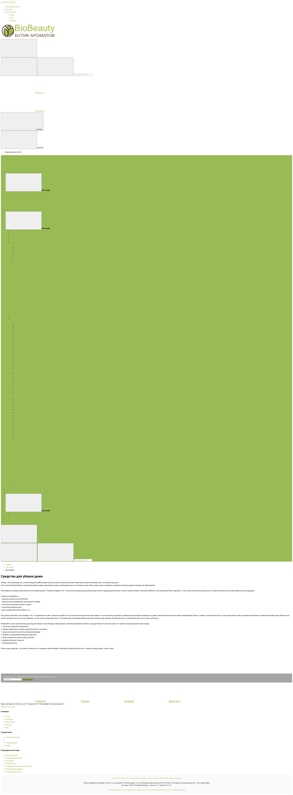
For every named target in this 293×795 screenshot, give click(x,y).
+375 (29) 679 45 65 (8, 2)
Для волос (14, 264)
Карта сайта (10, 722)
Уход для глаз (20, 357)
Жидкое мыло (15, 267)
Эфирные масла (16, 234)
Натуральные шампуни (14, 769)
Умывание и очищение (23, 341)
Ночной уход (19, 366)
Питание (18, 349)
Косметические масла (18, 237)
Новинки (8, 519)
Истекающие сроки (17, 516)
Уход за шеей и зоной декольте (26, 368)
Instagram (40, 701)
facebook (129, 701)
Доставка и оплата (12, 6)
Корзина (39, 129)
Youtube (85, 701)
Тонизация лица (21, 346)
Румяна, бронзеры (21, 415)
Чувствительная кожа (23, 253)
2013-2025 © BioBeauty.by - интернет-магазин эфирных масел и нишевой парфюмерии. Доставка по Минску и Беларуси (146, 790)
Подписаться (27, 679)
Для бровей (19, 412)
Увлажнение (19, 352)
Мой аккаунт (40, 111)
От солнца (18, 382)
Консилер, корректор (23, 429)
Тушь (17, 404)
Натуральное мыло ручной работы (18, 766)
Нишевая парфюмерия (18, 316)
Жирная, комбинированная (25, 256)
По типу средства (21, 374)
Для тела (13, 261)
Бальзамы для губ (21, 363)
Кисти (17, 423)
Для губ (18, 410)
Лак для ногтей (20, 434)
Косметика (14, 319)
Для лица (13, 245)
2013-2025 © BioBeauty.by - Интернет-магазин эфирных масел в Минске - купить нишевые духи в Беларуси (146, 778)
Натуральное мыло (17, 242)
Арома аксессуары (17, 487)
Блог (12, 17)
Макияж (18, 396)
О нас (12, 15)
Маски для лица (21, 327)
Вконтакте (174, 701)
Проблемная (19, 259)
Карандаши (19, 399)
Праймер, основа (21, 421)
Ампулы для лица (21, 338)
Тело (12, 371)
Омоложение (20, 344)
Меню (42, 172)
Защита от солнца (21, 355)
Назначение (19, 377)
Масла (12, 396)
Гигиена (18, 379)
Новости (13, 20)
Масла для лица (21, 333)
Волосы (13, 385)
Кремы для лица (21, 324)
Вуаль (17, 418)
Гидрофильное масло (13, 772)
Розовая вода (10, 763)
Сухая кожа (19, 250)
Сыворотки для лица (22, 330)
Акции (7, 492)
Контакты (9, 9)
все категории (45, 210)
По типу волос (20, 390)
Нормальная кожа (21, 248)
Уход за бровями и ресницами (26, 360)
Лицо (12, 322)
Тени (16, 401)
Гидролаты (14, 239)
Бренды (8, 489)
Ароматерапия (11, 522)
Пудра (17, 407)
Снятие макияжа (21, 432)
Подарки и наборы (17, 231)
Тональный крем (21, 426)
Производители (11, 743)
